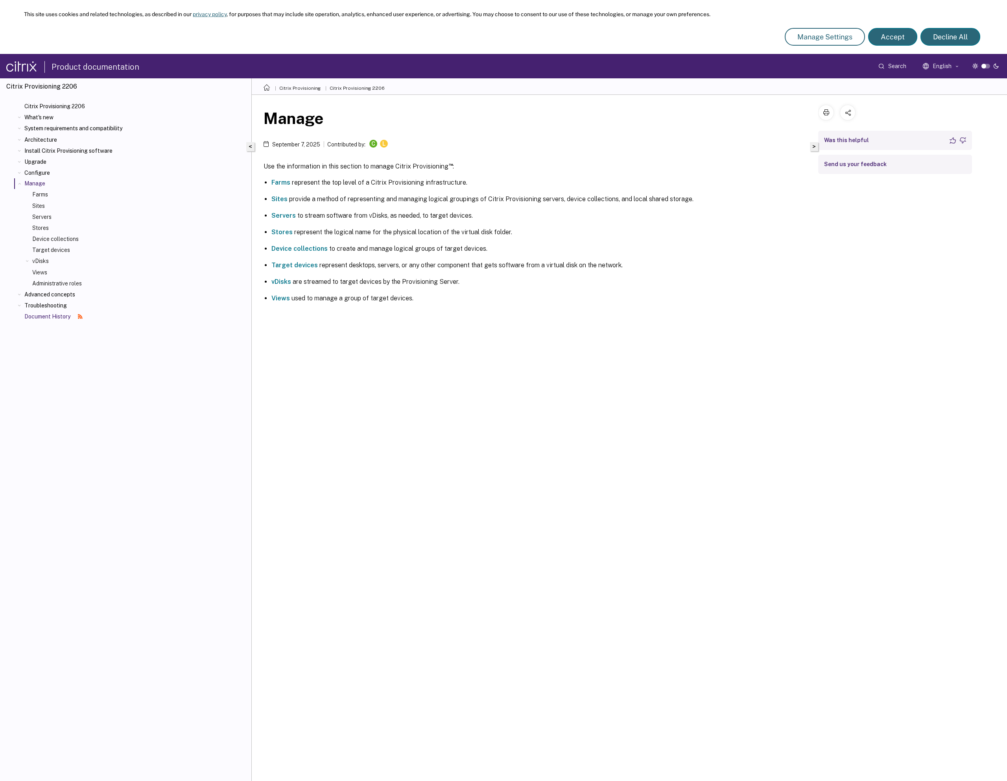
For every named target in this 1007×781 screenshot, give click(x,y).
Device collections (55, 239)
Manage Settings (824, 37)
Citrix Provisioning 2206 (54, 106)
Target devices (51, 250)
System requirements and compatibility (73, 128)
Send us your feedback (855, 164)
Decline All (950, 37)
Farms (40, 194)
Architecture (40, 140)
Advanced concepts (49, 294)
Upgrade (35, 162)
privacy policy (210, 14)
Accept (893, 37)
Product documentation (95, 67)
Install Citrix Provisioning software (68, 151)
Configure (37, 173)
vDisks (40, 261)
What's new (38, 117)
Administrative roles (57, 283)
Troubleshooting (45, 305)
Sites (38, 206)
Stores (40, 228)
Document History (48, 316)
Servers (42, 217)
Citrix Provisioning (300, 88)
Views (39, 272)
